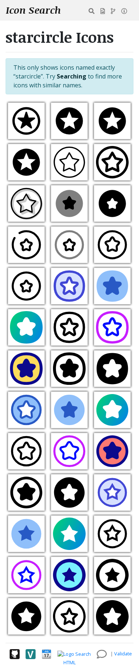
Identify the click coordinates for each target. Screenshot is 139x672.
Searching (71, 76)
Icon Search (33, 10)
